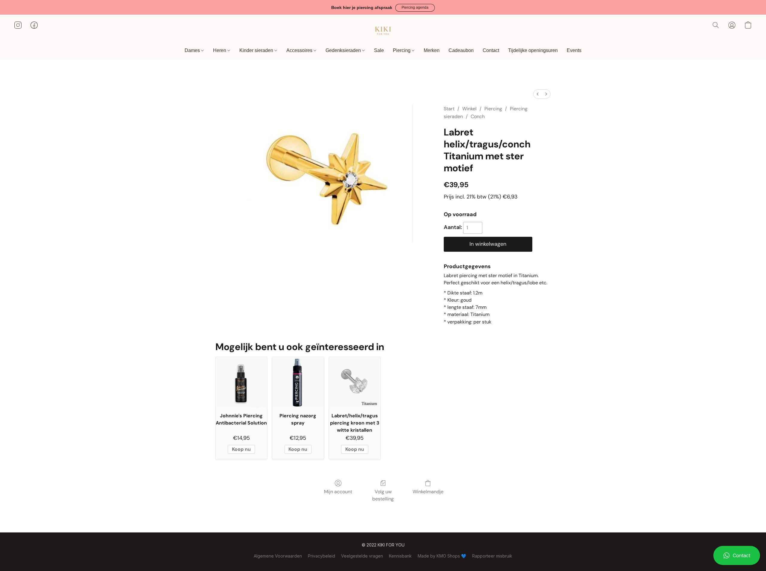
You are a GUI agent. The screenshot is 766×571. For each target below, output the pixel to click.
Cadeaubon (461, 50)
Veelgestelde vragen (362, 555)
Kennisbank (400, 555)
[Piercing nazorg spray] (297, 382)
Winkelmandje (428, 491)
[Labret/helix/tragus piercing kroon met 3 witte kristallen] (354, 382)
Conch (478, 116)
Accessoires (300, 50)
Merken (432, 50)
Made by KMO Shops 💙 (442, 555)
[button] (415, 8)
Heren (220, 50)
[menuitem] (538, 94)
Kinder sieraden (256, 50)
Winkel (469, 109)
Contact (491, 50)
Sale (379, 50)
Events (574, 50)
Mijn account (338, 491)
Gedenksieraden (344, 50)
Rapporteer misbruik (492, 555)
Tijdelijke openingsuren (533, 50)
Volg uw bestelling (383, 495)
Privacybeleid (321, 555)
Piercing (402, 50)
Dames (193, 50)
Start (449, 109)
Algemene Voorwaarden (278, 555)
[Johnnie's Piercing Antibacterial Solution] (241, 382)
